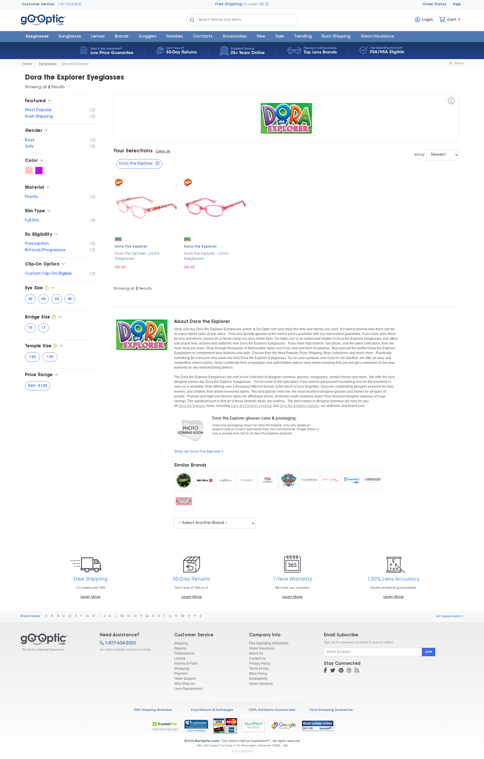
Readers (174, 37)
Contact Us (257, 658)
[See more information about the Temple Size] (55, 346)
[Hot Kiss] (205, 480)
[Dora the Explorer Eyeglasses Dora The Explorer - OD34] (146, 206)
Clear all (162, 151)
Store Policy (258, 673)
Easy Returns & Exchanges (212, 710)
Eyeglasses (37, 37)
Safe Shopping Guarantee (331, 710)
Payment (181, 673)
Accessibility (258, 678)
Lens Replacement (188, 688)
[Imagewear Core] (247, 480)
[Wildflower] (226, 480)
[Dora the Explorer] (451, 101)
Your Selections (133, 151)
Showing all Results (132, 288)
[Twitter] (332, 671)
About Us (256, 653)
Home (27, 63)
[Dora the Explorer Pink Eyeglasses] (29, 170)
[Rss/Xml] (357, 671)
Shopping (181, 668)
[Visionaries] (352, 480)
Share (458, 63)
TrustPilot (253, 725)
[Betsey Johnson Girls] (331, 480)
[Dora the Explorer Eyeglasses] (55, 642)
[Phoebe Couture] (184, 501)
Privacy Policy (259, 663)
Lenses (98, 37)
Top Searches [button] (244, 751)
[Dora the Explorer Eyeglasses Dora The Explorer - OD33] (216, 206)
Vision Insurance (261, 648)
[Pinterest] (341, 671)
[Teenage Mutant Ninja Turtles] (184, 480)
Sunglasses (70, 37)
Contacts (203, 37)
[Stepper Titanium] (268, 480)
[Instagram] (349, 671)
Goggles (147, 37)
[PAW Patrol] (289, 480)
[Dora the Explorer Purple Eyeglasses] (39, 170)
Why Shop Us (184, 683)
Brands (122, 37)
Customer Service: (38, 4)
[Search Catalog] (192, 20)
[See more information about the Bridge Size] (54, 317)
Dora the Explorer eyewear (251, 406)
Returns (180, 648)
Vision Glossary (261, 683)
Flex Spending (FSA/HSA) (268, 643)
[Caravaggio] (373, 480)
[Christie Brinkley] (310, 480)
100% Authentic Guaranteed (271, 710)
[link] (196, 725)
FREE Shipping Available (153, 710)
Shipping (181, 643)
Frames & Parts (185, 663)
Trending (303, 37)
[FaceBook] (325, 671)
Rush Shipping (336, 37)
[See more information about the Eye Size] (47, 288)
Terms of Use (259, 668)
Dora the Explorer (75, 63)
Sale (280, 37)
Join (428, 652)
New (261, 37)
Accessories (235, 37)
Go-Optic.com (207, 741)
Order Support (185, 678)
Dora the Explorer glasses (299, 406)
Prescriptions (184, 653)
